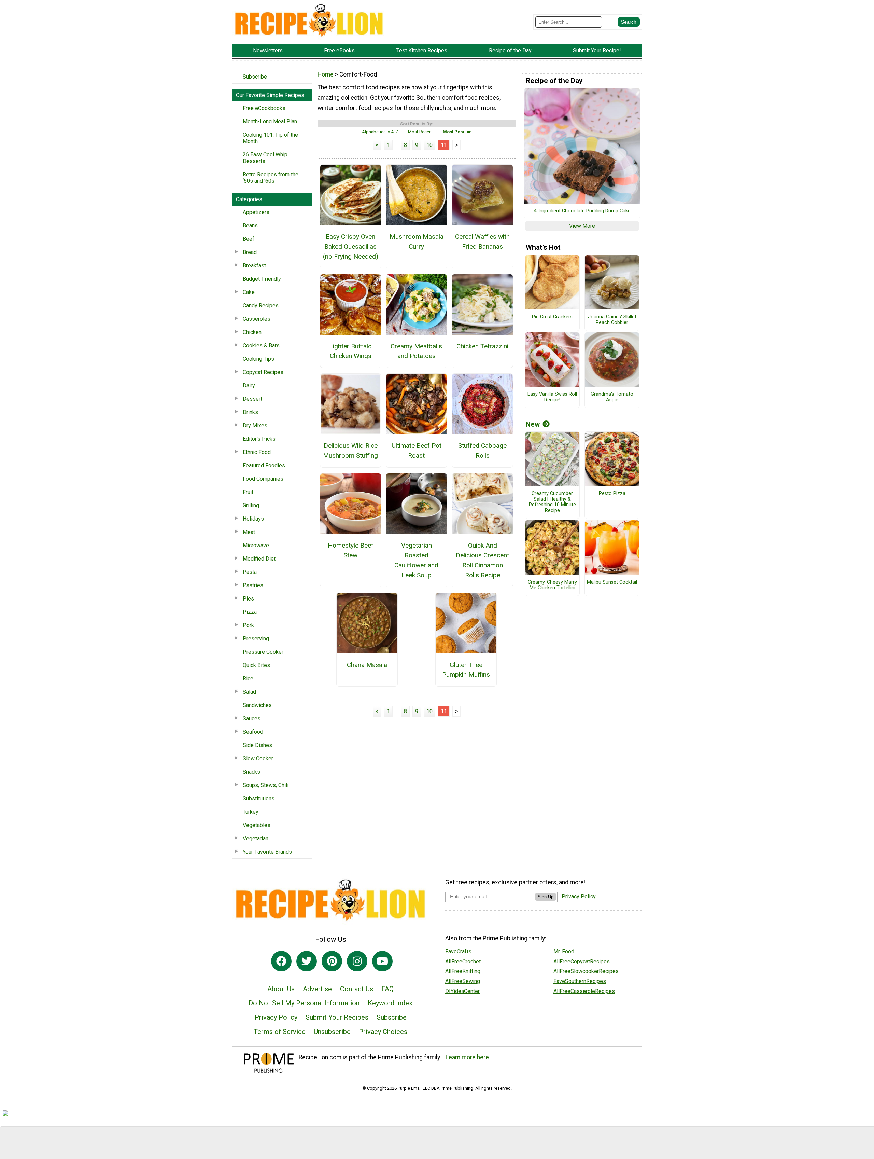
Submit (437, 623)
